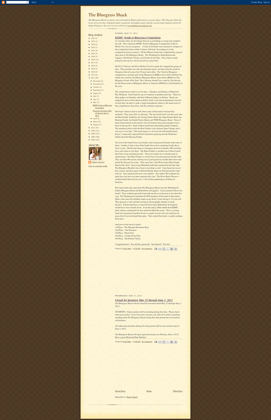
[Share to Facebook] (171, 249)
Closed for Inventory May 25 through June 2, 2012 (102, 113)
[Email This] (160, 249)
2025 (93, 41)
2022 (93, 50)
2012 (93, 78)
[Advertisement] (138, 274)
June (95, 99)
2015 (93, 68)
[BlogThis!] (163, 249)
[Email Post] (156, 248)
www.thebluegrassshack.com (139, 25)
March (95, 121)
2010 (93, 130)
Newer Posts (120, 391)
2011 (93, 127)
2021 (93, 53)
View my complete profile (97, 166)
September (97, 90)
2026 (93, 38)
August (96, 93)
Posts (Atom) (132, 397)
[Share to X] (167, 249)
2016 (93, 65)
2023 (93, 47)
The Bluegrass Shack (107, 14)
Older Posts (178, 391)
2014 (93, 72)
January (96, 124)
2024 (93, 44)
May (95, 102)
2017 (93, 62)
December (97, 81)
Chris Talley (98, 162)
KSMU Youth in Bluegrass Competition (102, 106)
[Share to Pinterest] (175, 249)
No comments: (147, 248)
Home (149, 391)
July (95, 96)
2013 (93, 75)
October (96, 87)
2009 (93, 133)
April (95, 118)
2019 (93, 59)
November (97, 84)
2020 (93, 56)
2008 (93, 137)
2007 (93, 140)
